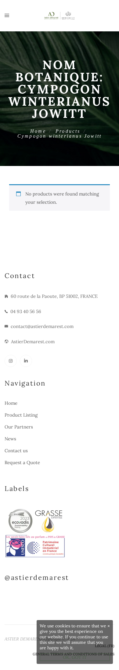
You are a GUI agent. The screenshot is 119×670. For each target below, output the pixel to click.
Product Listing (21, 415)
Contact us (16, 450)
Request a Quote (22, 462)
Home (38, 131)
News (10, 439)
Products (68, 131)
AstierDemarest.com (33, 341)
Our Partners (19, 427)
